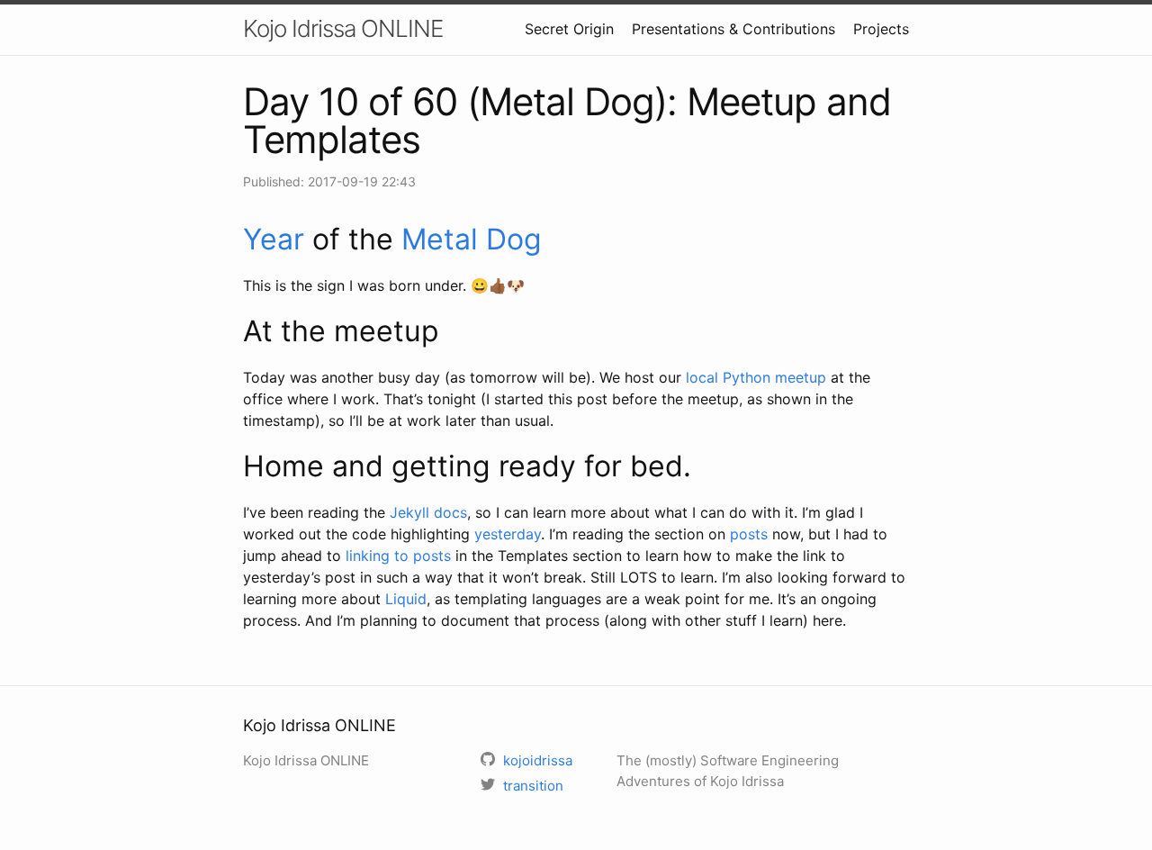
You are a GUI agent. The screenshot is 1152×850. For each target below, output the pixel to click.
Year (273, 239)
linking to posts (398, 556)
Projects (881, 29)
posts (749, 534)
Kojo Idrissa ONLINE (343, 28)
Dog (514, 239)
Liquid (406, 599)
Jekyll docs (428, 512)
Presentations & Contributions (733, 29)
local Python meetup (756, 377)
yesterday (507, 534)
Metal (439, 239)
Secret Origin (569, 29)
